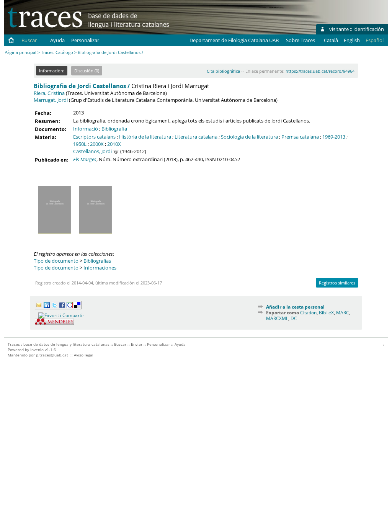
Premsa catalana (300, 136)
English (352, 40)
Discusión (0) (86, 71)
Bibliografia (114, 128)
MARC (342, 312)
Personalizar (85, 40)
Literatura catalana (196, 136)
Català (331, 40)
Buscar (29, 40)
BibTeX (326, 312)
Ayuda (57, 40)
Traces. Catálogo (57, 52)
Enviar (136, 344)
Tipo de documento (56, 260)
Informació (85, 128)
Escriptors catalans (94, 136)
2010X (114, 144)
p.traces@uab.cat (52, 355)
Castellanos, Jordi (92, 151)
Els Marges (84, 159)
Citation (308, 312)
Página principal (20, 52)
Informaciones (99, 267)
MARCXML (277, 318)
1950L (80, 144)
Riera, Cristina (49, 93)
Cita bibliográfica (223, 71)
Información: (51, 71)
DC (294, 318)
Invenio (37, 349)
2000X (97, 144)
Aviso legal (83, 355)
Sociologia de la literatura (249, 136)
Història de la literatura (145, 136)
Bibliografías (97, 260)
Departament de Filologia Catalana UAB (234, 40)
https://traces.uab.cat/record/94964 (320, 71)
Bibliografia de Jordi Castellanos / (82, 86)
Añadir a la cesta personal (295, 307)
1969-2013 (333, 136)
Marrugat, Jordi (51, 99)
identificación (368, 29)
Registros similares (337, 283)
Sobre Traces (300, 40)
